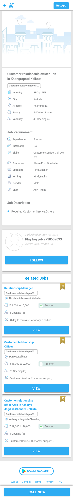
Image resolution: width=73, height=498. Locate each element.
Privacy (49, 481)
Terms (38, 481)
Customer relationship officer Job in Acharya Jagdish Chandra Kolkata (20, 405)
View (36, 330)
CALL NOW (37, 492)
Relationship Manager (18, 288)
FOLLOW (36, 260)
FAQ (60, 481)
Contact (26, 481)
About (14, 481)
